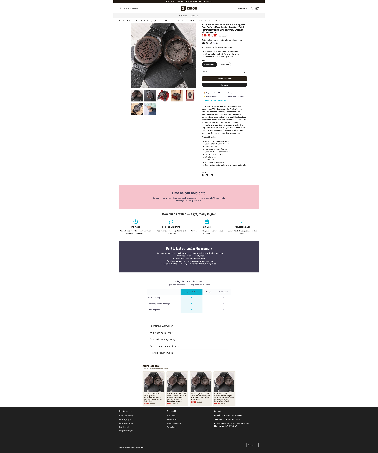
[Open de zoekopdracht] (121, 8)
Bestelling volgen (125, 419)
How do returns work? (162, 352)
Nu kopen (224, 85)
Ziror (142, 447)
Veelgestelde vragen (126, 430)
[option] (163, 56)
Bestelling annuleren (126, 423)
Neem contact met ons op (127, 416)
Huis (120, 21)
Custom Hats (183, 16)
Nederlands (241, 8)
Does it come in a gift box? (164, 346)
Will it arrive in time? (161, 332)
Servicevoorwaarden (174, 423)
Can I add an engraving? (163, 339)
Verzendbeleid (171, 416)
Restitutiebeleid (172, 419)
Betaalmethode (124, 427)
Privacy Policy (171, 427)
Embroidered (195, 16)
